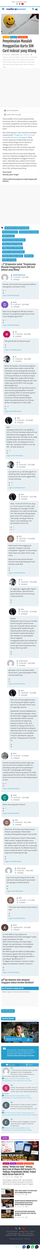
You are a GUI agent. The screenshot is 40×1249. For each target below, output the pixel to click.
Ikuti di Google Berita (13, 110)
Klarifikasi (13, 37)
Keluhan (20, 1163)
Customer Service (24, 57)
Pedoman (32, 1231)
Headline (13, 1163)
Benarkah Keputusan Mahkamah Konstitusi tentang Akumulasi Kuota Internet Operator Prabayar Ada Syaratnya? (26, 1202)
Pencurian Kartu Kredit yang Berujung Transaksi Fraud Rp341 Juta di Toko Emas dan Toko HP (25, 1213)
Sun (12, 1085)
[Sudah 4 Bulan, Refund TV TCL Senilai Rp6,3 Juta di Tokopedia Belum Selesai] (7, 1190)
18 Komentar (26, 55)
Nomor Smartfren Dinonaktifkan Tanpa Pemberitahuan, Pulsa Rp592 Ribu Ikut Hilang (17, 1080)
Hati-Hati (6, 1163)
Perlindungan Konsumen (14, 1233)
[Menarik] (4, 290)
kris (12, 1068)
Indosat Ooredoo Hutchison (23, 59)
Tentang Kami (29, 1233)
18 (16, 1247)
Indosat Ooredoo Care (19, 275)
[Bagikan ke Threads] (37, 1246)
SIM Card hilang (9, 260)
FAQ (23, 1233)
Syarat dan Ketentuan (12, 1231)
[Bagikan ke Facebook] (24, 1246)
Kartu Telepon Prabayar (13, 244)
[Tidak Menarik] (4, 293)
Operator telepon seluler (16, 64)
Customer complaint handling (11, 57)
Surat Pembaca (23, 37)
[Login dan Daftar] (36, 9)
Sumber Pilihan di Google (14, 114)
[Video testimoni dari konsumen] (20, 1032)
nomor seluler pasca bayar (14, 252)
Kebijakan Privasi (23, 1231)
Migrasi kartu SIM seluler (20, 62)
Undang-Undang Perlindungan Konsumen (20, 1055)
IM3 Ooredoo (11, 59)
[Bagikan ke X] (28, 1246)
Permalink (16, 280)
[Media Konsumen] (16, 9)
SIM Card (26, 64)
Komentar (12, 1065)
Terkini (30, 1065)
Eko (12, 1102)
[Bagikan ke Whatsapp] (32, 1246)
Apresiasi (6, 37)
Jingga (17, 1177)
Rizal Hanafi (16, 55)
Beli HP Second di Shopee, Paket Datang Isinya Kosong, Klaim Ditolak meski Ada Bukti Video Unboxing (19, 1114)
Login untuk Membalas (11, 295)
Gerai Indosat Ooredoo (29, 232)
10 (28, 1206)
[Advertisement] (20, 88)
